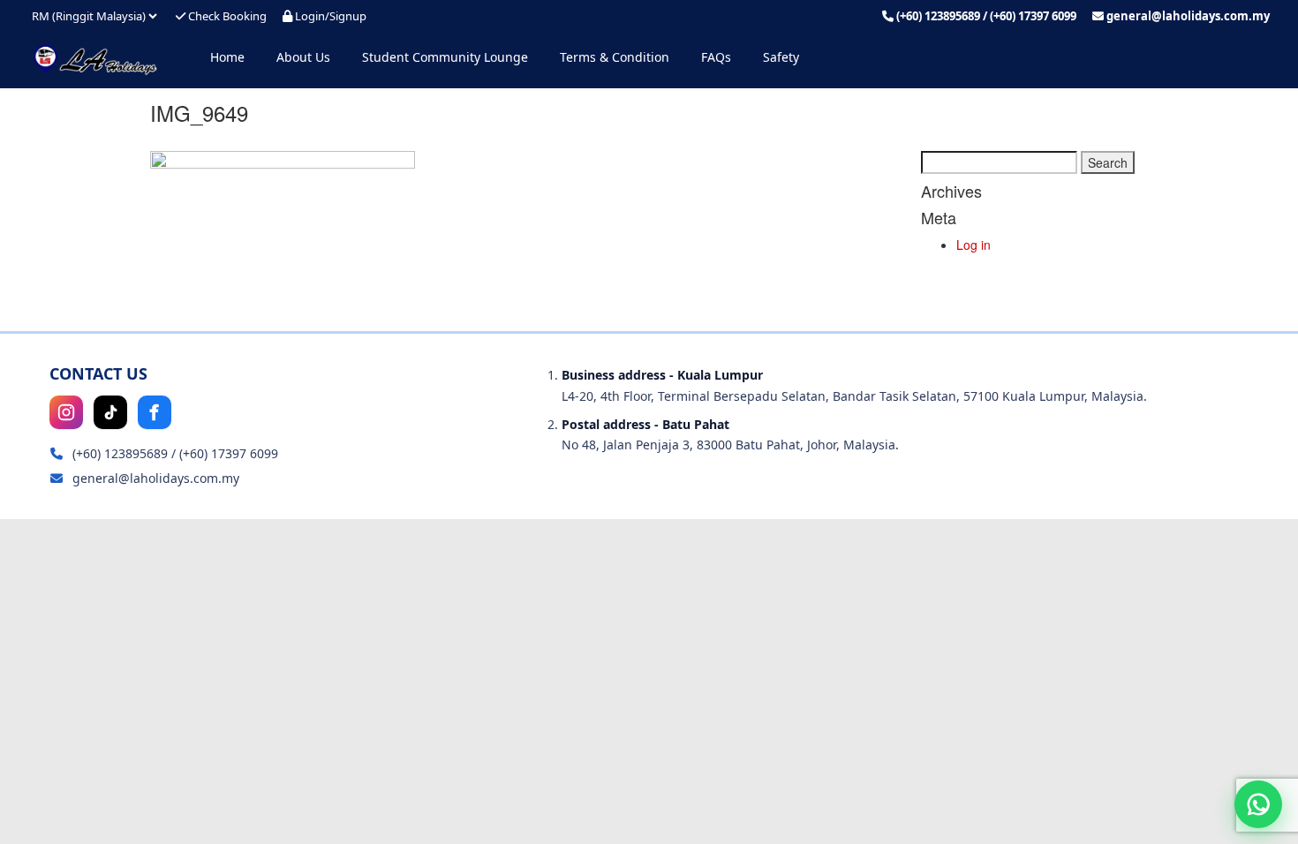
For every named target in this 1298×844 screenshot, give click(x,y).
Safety (781, 57)
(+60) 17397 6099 (1033, 16)
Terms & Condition (614, 57)
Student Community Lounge (445, 57)
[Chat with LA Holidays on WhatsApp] (1258, 804)
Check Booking (226, 16)
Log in (973, 244)
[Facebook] (154, 412)
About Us (303, 57)
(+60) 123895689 (938, 16)
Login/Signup (329, 16)
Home (227, 57)
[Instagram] (66, 412)
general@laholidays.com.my (1188, 16)
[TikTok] (110, 412)
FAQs (716, 57)
